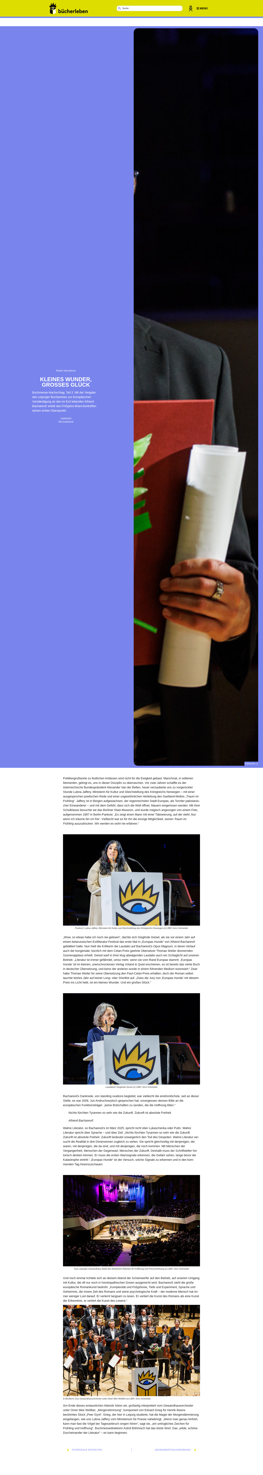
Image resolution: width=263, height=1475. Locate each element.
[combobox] (149, 8)
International (70, 371)
